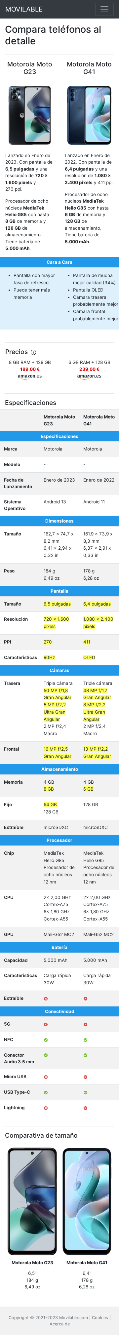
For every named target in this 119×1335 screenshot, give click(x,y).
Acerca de (60, 1323)
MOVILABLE (24, 9)
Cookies (100, 1317)
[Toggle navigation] (104, 9)
